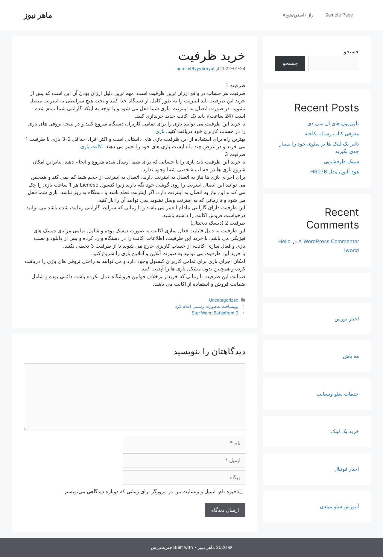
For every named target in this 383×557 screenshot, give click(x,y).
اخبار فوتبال (346, 469)
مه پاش (351, 356)
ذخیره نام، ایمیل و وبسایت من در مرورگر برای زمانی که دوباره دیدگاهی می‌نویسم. (151, 491)
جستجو (351, 52)
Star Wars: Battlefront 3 (215, 312)
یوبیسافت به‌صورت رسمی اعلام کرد (206, 306)
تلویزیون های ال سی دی (333, 123)
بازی (160, 131)
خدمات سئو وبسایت (337, 394)
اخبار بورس (347, 319)
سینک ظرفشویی (341, 161)
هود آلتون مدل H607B (334, 172)
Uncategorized (223, 299)
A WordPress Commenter (328, 241)
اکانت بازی (91, 146)
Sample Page (339, 15)
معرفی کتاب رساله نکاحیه (332, 134)
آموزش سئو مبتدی (339, 506)
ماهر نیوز (38, 14)
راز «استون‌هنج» (298, 15)
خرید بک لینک (345, 431)
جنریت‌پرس (161, 547)
